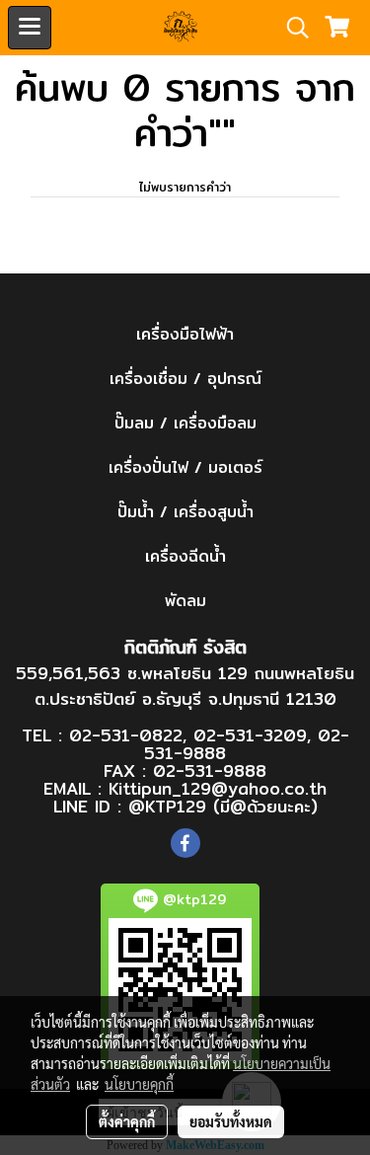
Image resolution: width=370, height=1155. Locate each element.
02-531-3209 (250, 735)
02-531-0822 (126, 735)
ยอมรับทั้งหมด (230, 1121)
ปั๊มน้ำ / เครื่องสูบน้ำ (185, 512)
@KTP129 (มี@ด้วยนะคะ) (223, 806)
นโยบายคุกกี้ (139, 1084)
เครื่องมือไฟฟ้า (185, 334)
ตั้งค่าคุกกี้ (127, 1121)
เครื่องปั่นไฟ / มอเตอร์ (185, 467)
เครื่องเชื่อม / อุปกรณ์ (185, 378)
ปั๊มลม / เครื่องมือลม (185, 423)
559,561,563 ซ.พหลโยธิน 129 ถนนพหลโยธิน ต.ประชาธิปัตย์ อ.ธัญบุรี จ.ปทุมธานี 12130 (185, 685)
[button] (291, 27)
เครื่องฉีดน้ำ (185, 556)
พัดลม (185, 600)
